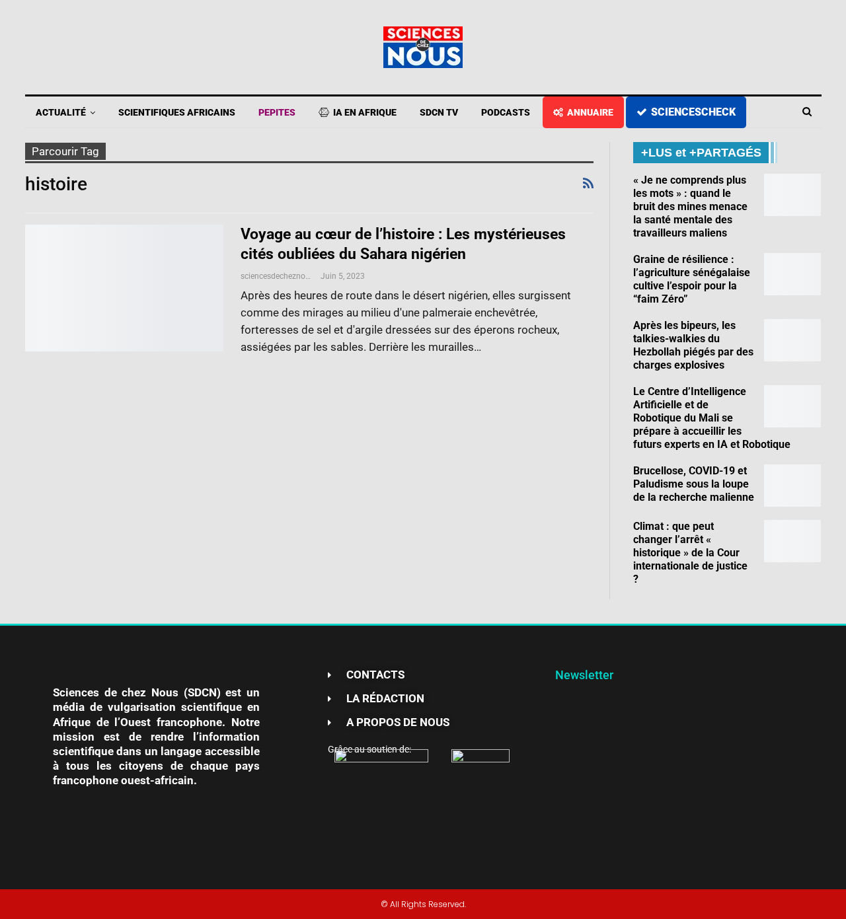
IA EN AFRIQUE (365, 112)
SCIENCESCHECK (693, 112)
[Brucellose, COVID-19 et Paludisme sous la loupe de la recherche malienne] (792, 485)
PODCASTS (505, 112)
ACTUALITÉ (61, 112)
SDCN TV (439, 112)
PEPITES (276, 112)
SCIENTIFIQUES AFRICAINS (176, 112)
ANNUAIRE (590, 112)
